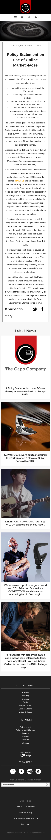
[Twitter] (21, 771)
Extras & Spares (25, 712)
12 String (25, 696)
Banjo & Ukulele (25, 706)
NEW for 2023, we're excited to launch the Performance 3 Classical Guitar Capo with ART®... (25, 458)
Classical (25, 699)
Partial (25, 702)
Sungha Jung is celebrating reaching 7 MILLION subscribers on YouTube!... (25, 523)
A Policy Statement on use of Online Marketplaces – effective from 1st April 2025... (25, 392)
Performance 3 (25, 727)
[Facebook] (13, 771)
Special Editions (25, 709)
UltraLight (25, 743)
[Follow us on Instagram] (38, 771)
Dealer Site (25, 801)
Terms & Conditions (25, 807)
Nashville (25, 740)
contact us (19, 181)
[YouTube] (30, 771)
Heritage (25, 733)
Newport (25, 737)
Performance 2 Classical (25, 730)
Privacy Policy (25, 813)
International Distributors (25, 819)
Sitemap (25, 824)
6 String (25, 693)
